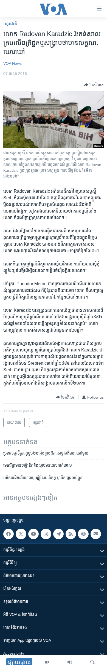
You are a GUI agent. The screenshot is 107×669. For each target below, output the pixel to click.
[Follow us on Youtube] (33, 534)
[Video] (47, 662)
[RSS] (71, 534)
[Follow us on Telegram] (58, 534)
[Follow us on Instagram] (46, 534)
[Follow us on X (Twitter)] (21, 534)
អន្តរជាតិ (10, 24)
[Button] (94, 85)
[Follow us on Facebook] (8, 534)
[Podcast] (83, 534)
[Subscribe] (96, 534)
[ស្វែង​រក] (92, 662)
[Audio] (69, 662)
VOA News (12, 63)
